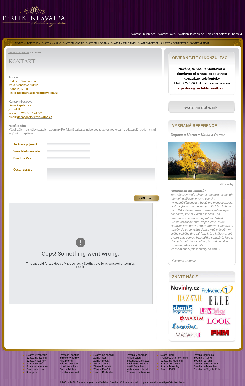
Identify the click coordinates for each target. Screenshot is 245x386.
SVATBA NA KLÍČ (51, 43)
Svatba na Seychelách (207, 369)
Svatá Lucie (167, 354)
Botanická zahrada (138, 360)
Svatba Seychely (170, 363)
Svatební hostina (69, 354)
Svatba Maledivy (169, 366)
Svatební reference (143, 34)
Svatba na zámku (103, 354)
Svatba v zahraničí (37, 354)
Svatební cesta (35, 369)
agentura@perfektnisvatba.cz (202, 88)
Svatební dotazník (218, 34)
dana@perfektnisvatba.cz (171, 382)
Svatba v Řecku (203, 357)
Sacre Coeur (100, 363)
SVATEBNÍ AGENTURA (27, 43)
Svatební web (167, 34)
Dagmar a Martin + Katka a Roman (198, 135)
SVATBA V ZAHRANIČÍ (123, 43)
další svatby (225, 184)
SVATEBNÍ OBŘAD (73, 43)
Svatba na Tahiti (203, 360)
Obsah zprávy (22, 169)
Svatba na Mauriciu (171, 360)
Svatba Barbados (103, 372)
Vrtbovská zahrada (138, 369)
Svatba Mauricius (204, 354)
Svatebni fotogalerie (191, 34)
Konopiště (32, 372)
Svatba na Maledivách (206, 366)
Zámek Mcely (101, 360)
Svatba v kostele (36, 360)
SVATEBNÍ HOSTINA (97, 43)
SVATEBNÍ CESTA (148, 43)
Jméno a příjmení (25, 144)
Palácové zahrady (137, 363)
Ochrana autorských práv (134, 382)
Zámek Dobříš (101, 369)
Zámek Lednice (69, 363)
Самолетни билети (138, 372)
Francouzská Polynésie (174, 357)
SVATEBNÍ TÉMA (199, 43)
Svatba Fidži (167, 369)
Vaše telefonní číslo (26, 151)
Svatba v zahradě (137, 354)
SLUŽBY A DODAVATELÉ (174, 43)
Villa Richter (66, 360)
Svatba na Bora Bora (206, 363)
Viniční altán (134, 357)
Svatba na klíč (34, 363)
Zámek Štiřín (100, 357)
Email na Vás (22, 158)
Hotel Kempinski (69, 366)
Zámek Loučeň (102, 366)
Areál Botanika (135, 366)
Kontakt (237, 34)
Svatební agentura (18, 52)
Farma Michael (68, 369)
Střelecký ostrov (69, 357)
